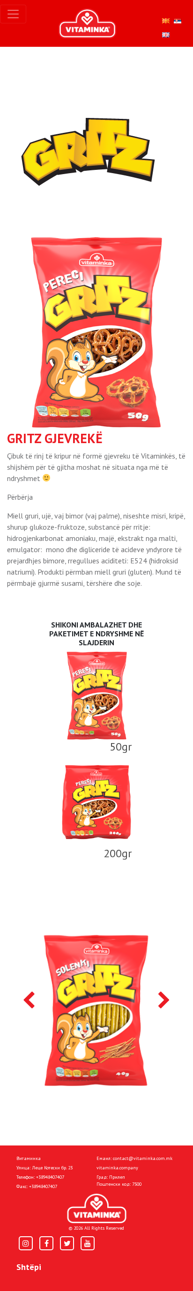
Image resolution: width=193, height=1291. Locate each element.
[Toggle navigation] (13, 14)
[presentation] (29, 1001)
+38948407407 (50, 1177)
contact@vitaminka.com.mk (142, 1158)
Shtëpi (28, 1267)
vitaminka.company (117, 1168)
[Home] (96, 1208)
